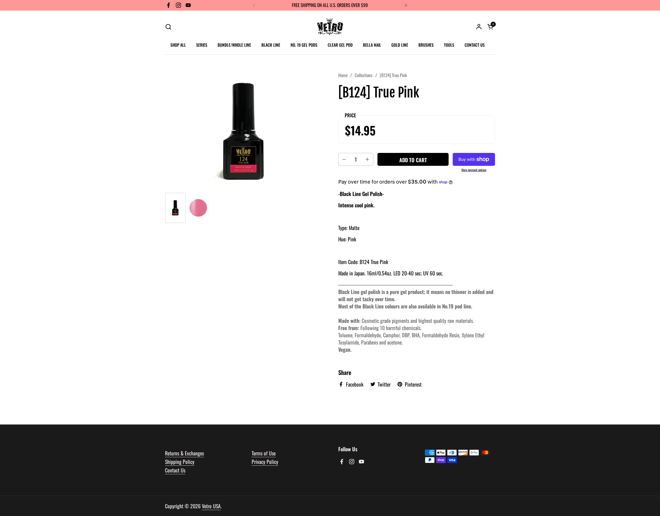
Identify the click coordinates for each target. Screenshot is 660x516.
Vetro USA (211, 506)
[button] (168, 26)
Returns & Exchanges (184, 453)
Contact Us (175, 470)
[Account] (479, 26)
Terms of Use (264, 453)
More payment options (473, 170)
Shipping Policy (179, 461)
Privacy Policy (265, 461)
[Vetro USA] (330, 26)
